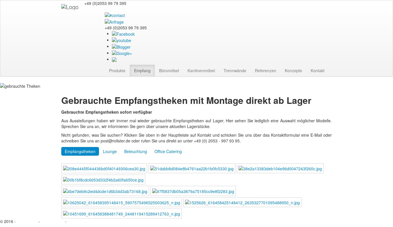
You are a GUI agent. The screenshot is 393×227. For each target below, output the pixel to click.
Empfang (142, 70)
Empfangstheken (80, 151)
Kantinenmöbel (201, 70)
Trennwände (235, 70)
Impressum (27, 221)
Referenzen (265, 70)
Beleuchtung (135, 151)
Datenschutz (52, 221)
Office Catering (168, 151)
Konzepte (293, 70)
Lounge (110, 151)
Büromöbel (169, 70)
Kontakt (318, 70)
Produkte (117, 70)
